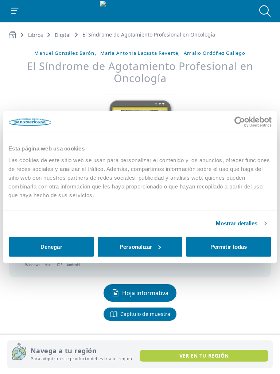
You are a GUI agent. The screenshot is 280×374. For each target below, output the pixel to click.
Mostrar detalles (237, 223)
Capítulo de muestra (145, 313)
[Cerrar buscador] (265, 11)
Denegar (51, 246)
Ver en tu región (204, 355)
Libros (35, 34)
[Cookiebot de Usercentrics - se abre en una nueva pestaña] (240, 122)
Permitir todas (228, 246)
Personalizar (136, 246)
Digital (63, 34)
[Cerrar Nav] (15, 11)
